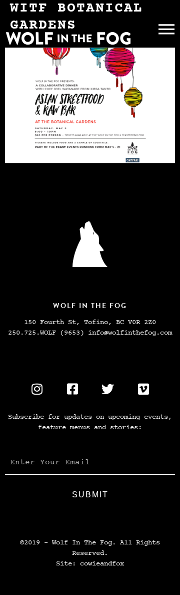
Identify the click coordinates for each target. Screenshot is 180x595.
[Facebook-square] (72, 389)
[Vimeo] (143, 389)
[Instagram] (37, 389)
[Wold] (90, 244)
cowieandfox (102, 563)
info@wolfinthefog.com (130, 333)
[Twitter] (108, 389)
